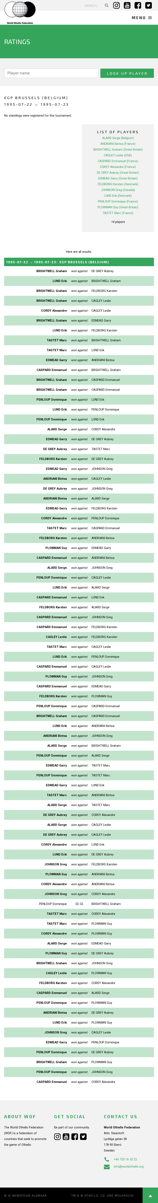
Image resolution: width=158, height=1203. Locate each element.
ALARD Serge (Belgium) (118, 138)
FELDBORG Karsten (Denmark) (118, 184)
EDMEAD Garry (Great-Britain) (118, 178)
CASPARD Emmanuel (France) (118, 161)
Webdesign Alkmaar (29, 1195)
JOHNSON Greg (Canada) (118, 190)
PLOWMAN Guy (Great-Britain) (118, 207)
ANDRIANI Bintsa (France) (117, 144)
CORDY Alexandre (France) (118, 167)
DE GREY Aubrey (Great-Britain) (118, 172)
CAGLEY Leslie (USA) (118, 155)
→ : (57, 262)
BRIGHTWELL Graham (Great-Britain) (118, 149)
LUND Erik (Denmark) (118, 196)
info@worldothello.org (129, 1166)
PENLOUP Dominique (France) (118, 201)
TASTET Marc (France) (118, 213)
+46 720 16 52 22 (125, 1159)
